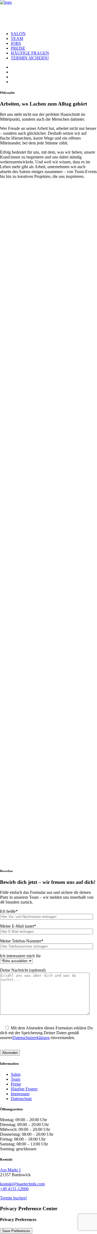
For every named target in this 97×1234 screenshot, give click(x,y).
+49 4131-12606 (14, 1188)
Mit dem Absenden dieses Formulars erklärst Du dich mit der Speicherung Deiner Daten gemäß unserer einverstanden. (46, 1033)
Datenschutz (21, 1098)
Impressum (20, 1093)
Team (17, 38)
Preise (18, 48)
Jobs (16, 43)
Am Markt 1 (10, 1170)
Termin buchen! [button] (13, 1198)
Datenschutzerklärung (31, 1037)
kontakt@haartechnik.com (22, 1184)
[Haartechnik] (48, 13)
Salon (18, 33)
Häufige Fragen (30, 53)
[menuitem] (54, 33)
